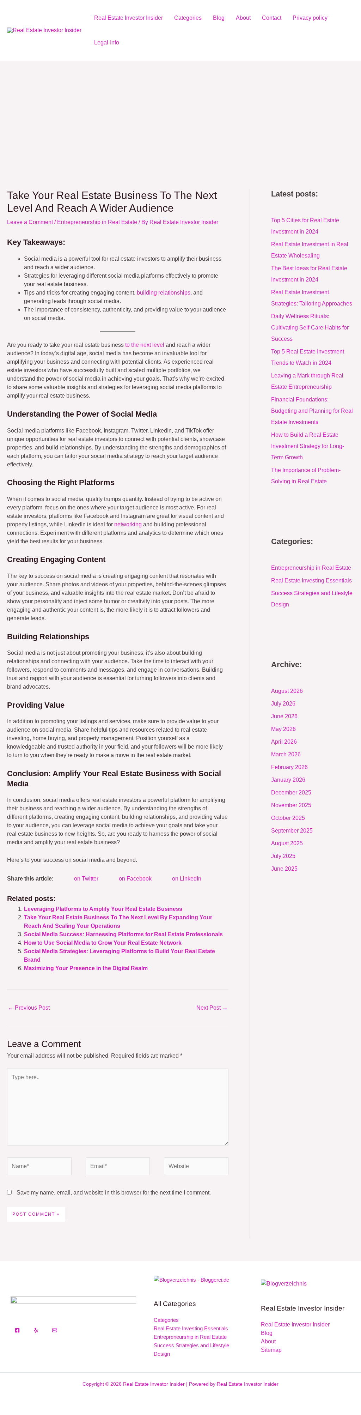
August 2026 (287, 691)
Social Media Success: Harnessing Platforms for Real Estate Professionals (123, 934)
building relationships (163, 293)
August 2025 (287, 843)
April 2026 (284, 742)
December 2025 (291, 793)
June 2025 (284, 869)
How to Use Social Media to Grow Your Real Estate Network (103, 943)
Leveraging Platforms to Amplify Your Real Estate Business (103, 909)
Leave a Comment (30, 222)
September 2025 (292, 831)
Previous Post (29, 1008)
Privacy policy (310, 18)
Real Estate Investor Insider (128, 18)
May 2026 (283, 729)
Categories (188, 18)
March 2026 (286, 754)
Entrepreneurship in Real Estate (97, 222)
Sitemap (271, 1350)
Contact (271, 18)
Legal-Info (106, 43)
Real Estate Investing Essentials (311, 580)
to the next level (144, 345)
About (243, 18)
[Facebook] (17, 1330)
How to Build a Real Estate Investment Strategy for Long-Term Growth (307, 446)
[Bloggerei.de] (191, 1279)
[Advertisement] (180, 113)
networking (128, 524)
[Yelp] (36, 1330)
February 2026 (289, 767)
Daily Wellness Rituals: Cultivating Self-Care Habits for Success (310, 327)
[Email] (54, 1330)
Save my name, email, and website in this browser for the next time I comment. (114, 1193)
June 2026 (284, 716)
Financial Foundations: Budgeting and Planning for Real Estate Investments (312, 411)
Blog (219, 18)
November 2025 (291, 805)
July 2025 (283, 856)
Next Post (212, 1008)
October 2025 (288, 818)
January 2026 (288, 780)
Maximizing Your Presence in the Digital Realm (86, 968)
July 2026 (283, 704)
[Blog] (284, 1283)
